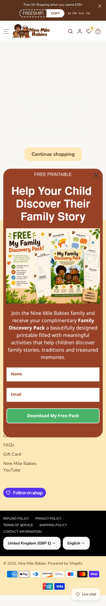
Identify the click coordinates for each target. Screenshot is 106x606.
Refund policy (16, 518)
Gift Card (12, 454)
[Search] (70, 31)
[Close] (96, 175)
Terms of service (18, 525)
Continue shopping (53, 154)
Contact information (22, 531)
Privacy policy (48, 518)
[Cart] (98, 31)
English (73, 543)
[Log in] (79, 31)
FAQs (8, 445)
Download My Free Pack (53, 416)
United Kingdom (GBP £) (29, 543)
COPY (55, 13)
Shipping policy (53, 525)
